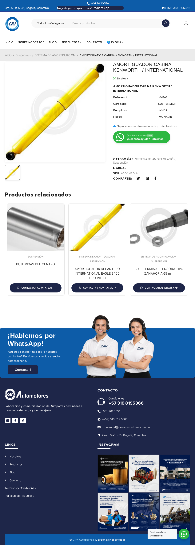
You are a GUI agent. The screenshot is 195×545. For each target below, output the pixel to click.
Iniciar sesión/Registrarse (186, 23)
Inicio (8, 55)
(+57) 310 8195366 (177, 8)
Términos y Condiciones (20, 488)
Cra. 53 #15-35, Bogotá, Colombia (27, 8)
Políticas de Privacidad (19, 495)
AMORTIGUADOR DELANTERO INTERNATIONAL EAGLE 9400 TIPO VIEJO (97, 273)
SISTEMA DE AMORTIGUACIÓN (55, 55)
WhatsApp (101, 8)
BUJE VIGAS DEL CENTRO (35, 264)
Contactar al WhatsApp (37, 287)
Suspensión (23, 55)
